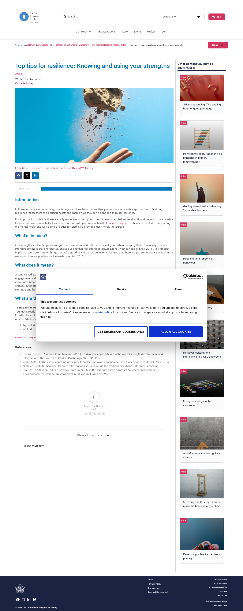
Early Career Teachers (28, 167)
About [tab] (178, 289)
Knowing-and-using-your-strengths (31, 337)
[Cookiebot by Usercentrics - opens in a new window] (186, 276)
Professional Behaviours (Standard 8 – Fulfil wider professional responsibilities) (91, 45)
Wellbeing (87, 167)
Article (19, 73)
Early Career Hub (44, 45)
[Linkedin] (29, 599)
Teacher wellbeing (69, 167)
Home (31, 45)
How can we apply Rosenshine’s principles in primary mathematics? (202, 157)
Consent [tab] (64, 289)
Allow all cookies (176, 331)
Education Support (117, 223)
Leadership (50, 167)
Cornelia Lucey (24, 83)
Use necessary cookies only (120, 331)
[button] (84, 32)
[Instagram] (23, 599)
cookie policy (102, 312)
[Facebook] (18, 599)
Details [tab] (121, 289)
